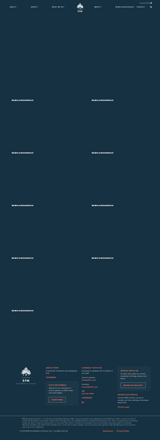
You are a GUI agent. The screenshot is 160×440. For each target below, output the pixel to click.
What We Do (57, 7)
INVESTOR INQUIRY (133, 385)
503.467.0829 (88, 394)
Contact (141, 7)
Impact (97, 7)
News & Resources (124, 7)
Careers (51, 377)
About (13, 7)
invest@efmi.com (90, 387)
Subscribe (57, 400)
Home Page (80, 7)
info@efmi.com (89, 380)
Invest (34, 7)
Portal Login (124, 407)
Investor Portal (145, 3)
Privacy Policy (123, 431)
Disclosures (108, 431)
